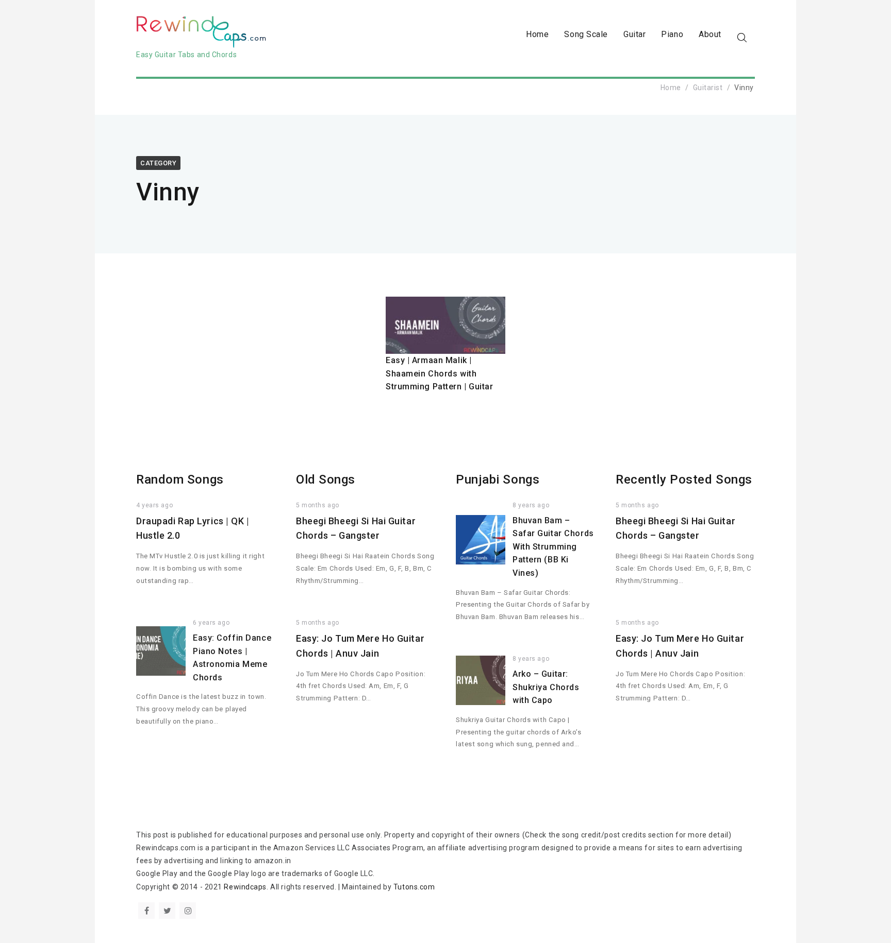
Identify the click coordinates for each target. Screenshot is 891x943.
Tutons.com (414, 887)
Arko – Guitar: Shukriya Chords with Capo (546, 687)
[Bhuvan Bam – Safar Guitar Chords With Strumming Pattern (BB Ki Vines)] (480, 539)
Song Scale (586, 34)
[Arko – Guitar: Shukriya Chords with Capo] (480, 680)
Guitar (634, 34)
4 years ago (154, 505)
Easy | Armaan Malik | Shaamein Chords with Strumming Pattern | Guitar (439, 373)
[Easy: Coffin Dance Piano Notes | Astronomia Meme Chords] (161, 651)
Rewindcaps (245, 887)
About (710, 34)
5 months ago (317, 505)
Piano (672, 34)
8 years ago (531, 505)
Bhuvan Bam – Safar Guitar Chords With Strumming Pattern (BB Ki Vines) (553, 547)
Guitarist (708, 87)
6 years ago (211, 622)
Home (537, 34)
